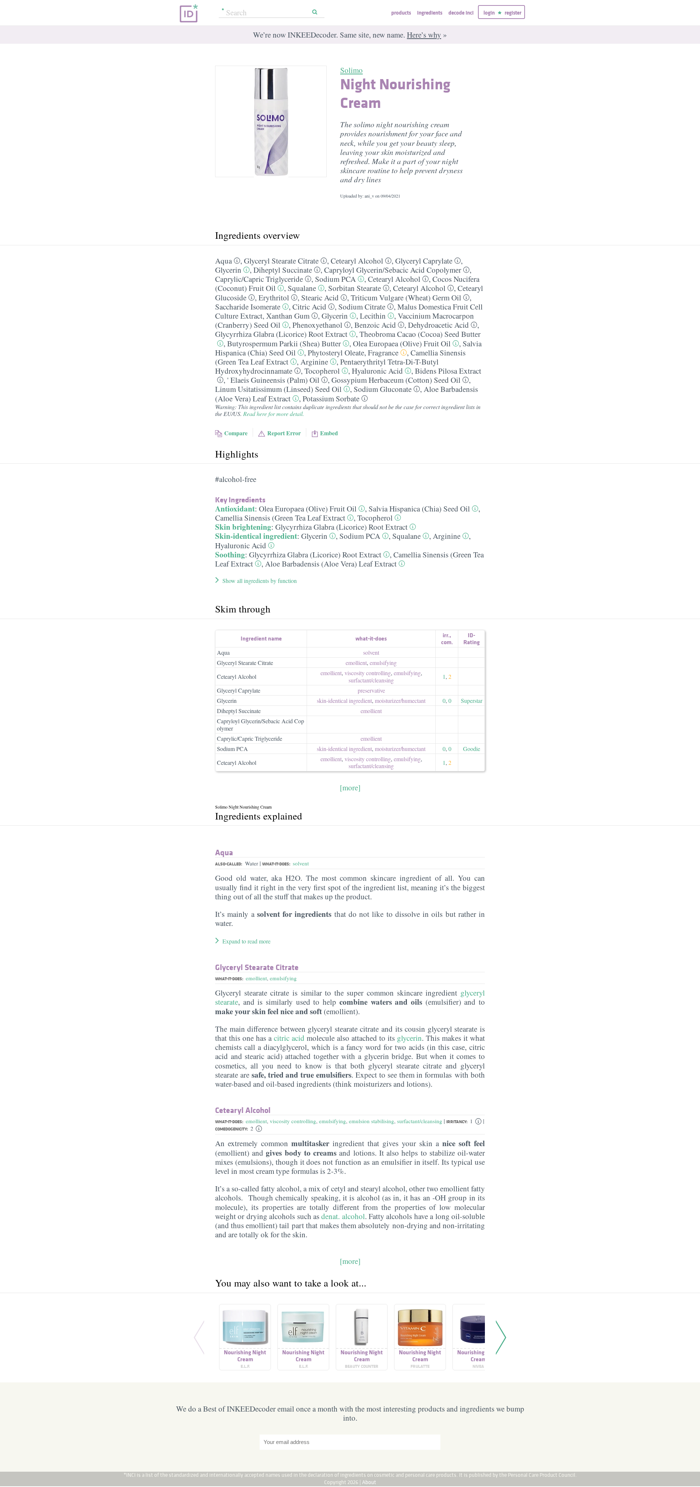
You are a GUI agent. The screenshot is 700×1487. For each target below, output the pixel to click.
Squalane (302, 288)
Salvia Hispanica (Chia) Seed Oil (419, 508)
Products (401, 12)
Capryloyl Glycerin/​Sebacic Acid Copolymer (392, 270)
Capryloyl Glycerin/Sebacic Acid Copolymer (260, 724)
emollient (356, 662)
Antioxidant (235, 508)
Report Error (284, 433)
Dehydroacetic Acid (438, 325)
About (369, 1482)
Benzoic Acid (375, 325)
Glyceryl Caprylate (423, 261)
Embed (329, 433)
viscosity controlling (368, 673)
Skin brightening (243, 526)
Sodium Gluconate (383, 389)
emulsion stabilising (371, 1121)
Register (513, 12)
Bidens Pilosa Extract (448, 371)
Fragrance (383, 352)
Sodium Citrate (361, 306)
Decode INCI (461, 12)
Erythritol (273, 297)
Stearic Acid (320, 297)
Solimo (351, 70)
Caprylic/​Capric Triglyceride (259, 279)
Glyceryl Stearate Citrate (281, 261)
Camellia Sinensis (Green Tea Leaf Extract (280, 518)
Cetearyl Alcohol (357, 261)
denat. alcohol (343, 1216)
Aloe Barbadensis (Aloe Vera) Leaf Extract (331, 563)
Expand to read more (246, 941)
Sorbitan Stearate (354, 288)
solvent (371, 652)
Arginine (314, 362)
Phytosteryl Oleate (336, 352)
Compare (236, 433)
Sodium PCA (335, 279)
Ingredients (429, 12)
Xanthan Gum (288, 316)
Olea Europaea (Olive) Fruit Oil (402, 343)
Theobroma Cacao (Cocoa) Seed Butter (420, 334)
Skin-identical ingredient (256, 535)
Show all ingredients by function (259, 580)
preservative (371, 690)
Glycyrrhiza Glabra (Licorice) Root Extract (281, 334)
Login (489, 12)
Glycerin (228, 270)
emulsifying (383, 662)
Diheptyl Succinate (282, 270)
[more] (350, 787)
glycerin (409, 1038)
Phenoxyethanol (317, 325)
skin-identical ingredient (344, 700)
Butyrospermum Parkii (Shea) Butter (284, 343)
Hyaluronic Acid (377, 371)
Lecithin (373, 316)
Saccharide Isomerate (247, 306)
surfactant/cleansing (419, 1121)
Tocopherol (322, 371)
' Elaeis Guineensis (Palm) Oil (273, 380)
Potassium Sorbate (331, 398)
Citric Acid (309, 306)
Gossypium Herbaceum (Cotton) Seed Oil (395, 380)
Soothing (230, 554)
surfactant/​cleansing (371, 680)
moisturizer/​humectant (400, 700)
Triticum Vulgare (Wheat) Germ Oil (406, 297)
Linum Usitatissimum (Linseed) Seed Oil (278, 389)
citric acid (289, 1038)
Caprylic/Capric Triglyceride (249, 738)
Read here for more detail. (273, 413)
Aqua (223, 261)
